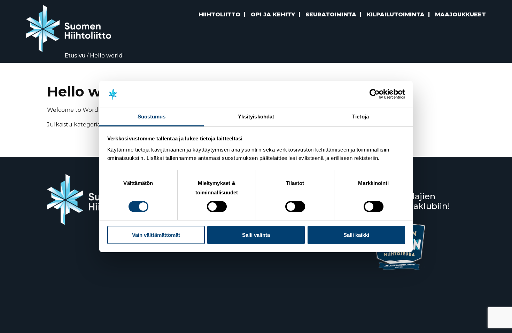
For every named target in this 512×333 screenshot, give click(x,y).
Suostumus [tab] (152, 116)
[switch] (217, 206)
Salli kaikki (356, 235)
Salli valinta (256, 235)
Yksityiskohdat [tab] (256, 116)
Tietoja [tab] (360, 116)
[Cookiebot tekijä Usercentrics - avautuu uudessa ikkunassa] (374, 94)
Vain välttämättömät (156, 235)
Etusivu (74, 55)
